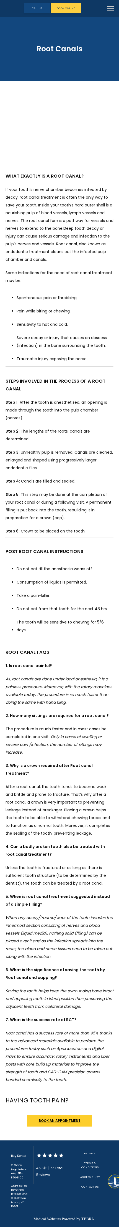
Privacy (89, 1153)
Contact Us (90, 1186)
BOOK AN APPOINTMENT (60, 1120)
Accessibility (90, 1177)
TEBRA (87, 1219)
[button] (110, 8)
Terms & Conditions (90, 1165)
